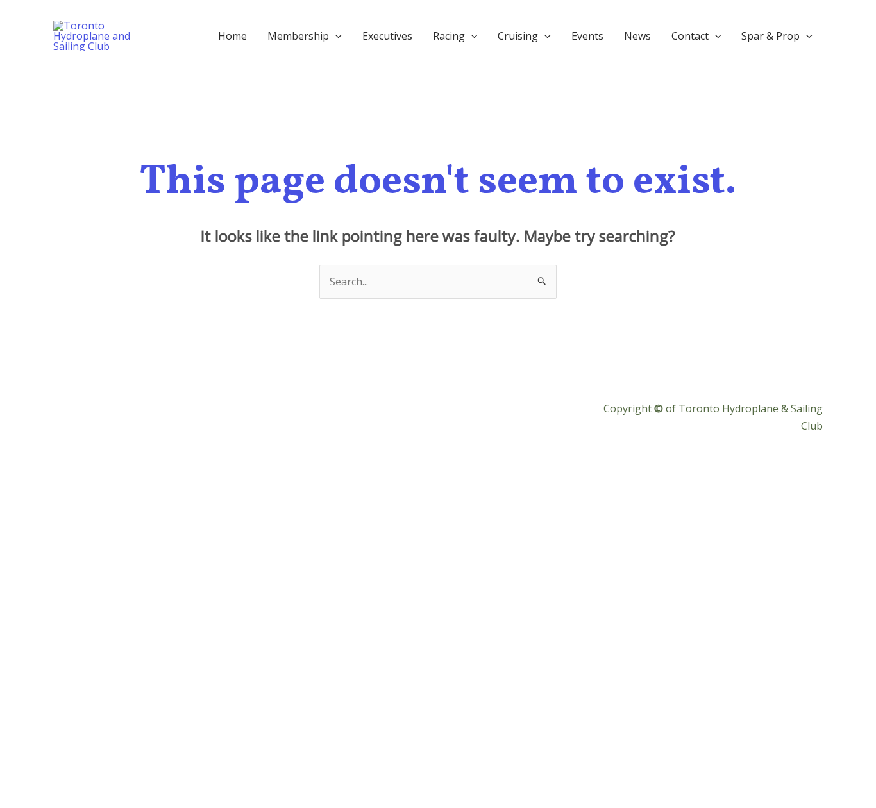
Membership (298, 36)
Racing (449, 36)
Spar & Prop (770, 36)
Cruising (518, 36)
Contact (690, 36)
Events (587, 36)
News (637, 36)
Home (232, 36)
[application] (335, 36)
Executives (387, 36)
